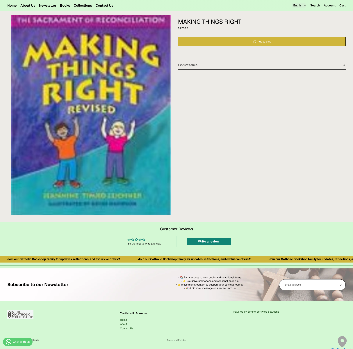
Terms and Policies (176, 340)
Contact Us (126, 328)
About (123, 324)
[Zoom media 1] (91, 115)
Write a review (209, 241)
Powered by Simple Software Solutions (256, 311)
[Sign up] (340, 285)
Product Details (187, 65)
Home (123, 319)
